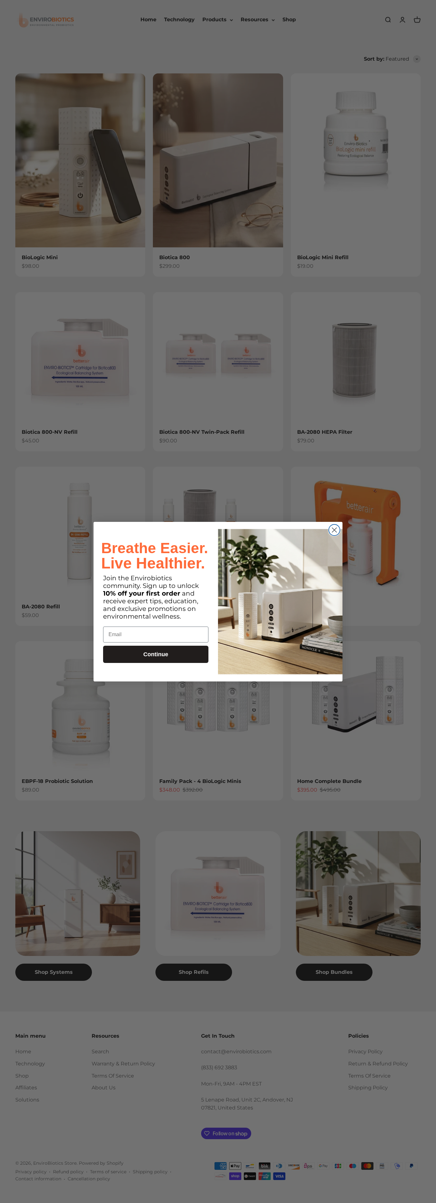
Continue (155, 654)
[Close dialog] (334, 530)
